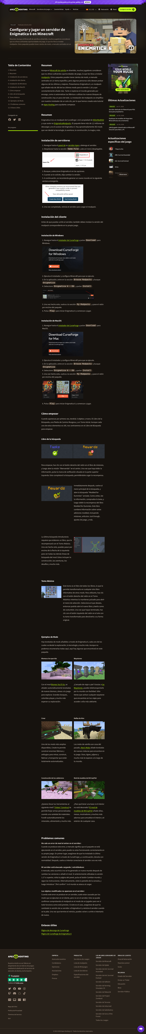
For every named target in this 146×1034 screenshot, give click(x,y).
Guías (120, 967)
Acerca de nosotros (59, 959)
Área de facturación (125, 959)
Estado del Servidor (125, 976)
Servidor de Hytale (102, 965)
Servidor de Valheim (103, 982)
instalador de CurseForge (68, 240)
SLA (9, 1018)
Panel (115, 9)
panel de (61, 145)
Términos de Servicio (15, 1015)
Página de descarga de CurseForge (55, 930)
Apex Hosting (49, 104)
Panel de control (123, 963)
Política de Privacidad (15, 1011)
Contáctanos (56, 963)
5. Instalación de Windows (17, 84)
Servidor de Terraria (103, 1002)
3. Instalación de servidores (18, 77)
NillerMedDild (98, 120)
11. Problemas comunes (16, 104)
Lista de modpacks (80, 963)
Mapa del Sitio (12, 1007)
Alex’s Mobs (85, 747)
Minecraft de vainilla (58, 70)
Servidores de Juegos (81, 959)
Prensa (54, 978)
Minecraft (32, 9)
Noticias (75, 9)
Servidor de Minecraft (103, 961)
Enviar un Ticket (123, 980)
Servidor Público (124, 991)
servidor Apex (73, 145)
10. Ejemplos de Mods (16, 101)
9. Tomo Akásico (14, 97)
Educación (121, 984)
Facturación (105, 9)
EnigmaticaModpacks (62, 123)
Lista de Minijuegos (81, 967)
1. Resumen (12, 70)
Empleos (55, 974)
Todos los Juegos (102, 1020)
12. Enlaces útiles (14, 108)
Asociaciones (56, 971)
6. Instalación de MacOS (16, 87)
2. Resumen (12, 73)
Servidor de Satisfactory (104, 1010)
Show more (123, 174)
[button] (44, 9)
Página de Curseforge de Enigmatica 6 (56, 934)
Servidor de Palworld (103, 992)
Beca (119, 988)
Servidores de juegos (43, 9)
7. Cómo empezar (14, 90)
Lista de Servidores (81, 971)
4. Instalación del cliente (16, 80)
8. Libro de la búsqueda (16, 94)
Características (58, 9)
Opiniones (55, 967)
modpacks (45, 77)
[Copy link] (54, 65)
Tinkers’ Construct (61, 807)
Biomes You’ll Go (58, 684)
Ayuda (67, 9)
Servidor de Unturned (103, 1006)
